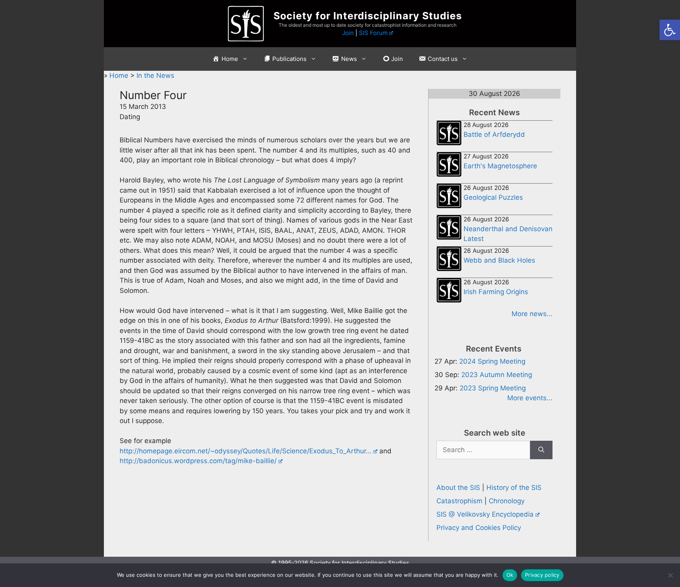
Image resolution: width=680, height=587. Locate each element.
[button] (670, 30)
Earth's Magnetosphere (500, 166)
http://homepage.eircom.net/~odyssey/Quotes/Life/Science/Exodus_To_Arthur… (245, 451)
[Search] (541, 450)
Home (119, 75)
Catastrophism (459, 501)
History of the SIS (513, 487)
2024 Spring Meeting (492, 361)
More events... (529, 398)
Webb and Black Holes (499, 260)
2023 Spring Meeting (493, 388)
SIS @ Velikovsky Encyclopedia (485, 514)
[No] (670, 575)
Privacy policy (542, 575)
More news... (532, 314)
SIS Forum (373, 33)
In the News (155, 75)
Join (348, 33)
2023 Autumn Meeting (496, 375)
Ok (510, 575)
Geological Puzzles (493, 197)
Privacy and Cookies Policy (478, 528)
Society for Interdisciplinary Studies (367, 16)
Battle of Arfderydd (494, 134)
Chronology (507, 501)
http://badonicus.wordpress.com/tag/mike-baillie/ (198, 461)
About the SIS (458, 487)
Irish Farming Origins (496, 292)
